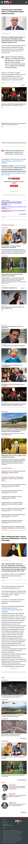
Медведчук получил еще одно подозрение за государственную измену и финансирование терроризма (11, 203)
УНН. (8, 52)
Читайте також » (5, 200)
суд (17, 195)
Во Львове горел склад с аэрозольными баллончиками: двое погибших (11, 491)
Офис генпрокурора (9, 672)
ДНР (18, 672)
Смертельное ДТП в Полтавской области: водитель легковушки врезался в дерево (12, 503)
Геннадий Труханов (7, 195)
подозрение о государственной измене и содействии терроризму (11, 609)
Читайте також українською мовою (22, 33)
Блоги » (3, 782)
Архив (4, 827)
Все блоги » (24, 812)
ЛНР (2, 672)
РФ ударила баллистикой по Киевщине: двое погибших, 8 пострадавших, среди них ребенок (13, 527)
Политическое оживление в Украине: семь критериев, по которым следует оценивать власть (12, 478)
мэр (24, 195)
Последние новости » (7, 468)
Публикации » (5, 741)
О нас (4, 819)
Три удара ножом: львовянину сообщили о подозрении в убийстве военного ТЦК (12, 521)
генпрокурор (23, 672)
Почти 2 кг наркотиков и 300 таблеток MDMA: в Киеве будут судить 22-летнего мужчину (13, 509)
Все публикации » (22, 780)
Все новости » (23, 214)
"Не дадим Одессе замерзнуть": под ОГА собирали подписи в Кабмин (11, 497)
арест (15, 672)
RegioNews (18, 51)
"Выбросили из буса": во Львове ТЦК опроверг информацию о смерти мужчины (13, 471)
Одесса (14, 195)
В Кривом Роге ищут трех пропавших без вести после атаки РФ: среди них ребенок (13, 485)
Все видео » (23, 738)
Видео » (3, 677)
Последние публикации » (8, 225)
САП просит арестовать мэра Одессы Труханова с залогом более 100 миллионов (13, 161)
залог (20, 195)
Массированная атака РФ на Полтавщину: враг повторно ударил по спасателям (13, 515)
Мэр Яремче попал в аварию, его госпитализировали (13, 210)
